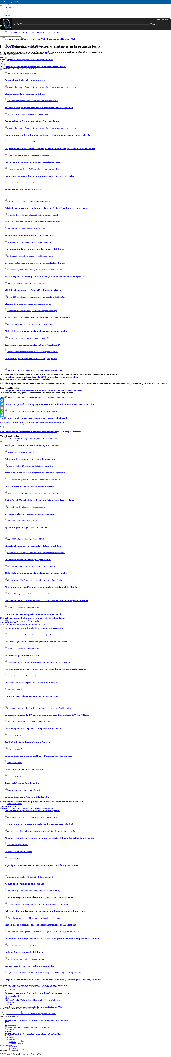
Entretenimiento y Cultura (18, 1050)
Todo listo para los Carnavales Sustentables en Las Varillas (33, 1034)
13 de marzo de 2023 (7, 57)
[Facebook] (85, 400)
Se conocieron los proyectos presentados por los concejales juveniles (36, 418)
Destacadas (13, 1037)
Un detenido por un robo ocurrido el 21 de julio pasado (31, 358)
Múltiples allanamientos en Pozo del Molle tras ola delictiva (33, 290)
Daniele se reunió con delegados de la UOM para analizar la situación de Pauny (42, 377)
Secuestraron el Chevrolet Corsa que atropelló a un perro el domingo (37, 317)
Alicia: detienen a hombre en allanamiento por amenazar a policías (36, 331)
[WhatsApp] (85, 411)
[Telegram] (85, 415)
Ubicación (8, 15)
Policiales (12, 1042)
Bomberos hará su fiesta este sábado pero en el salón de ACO (34, 1007)
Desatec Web (35, 1008)
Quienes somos (9, 8)
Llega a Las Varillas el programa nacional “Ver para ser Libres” (35, 66)
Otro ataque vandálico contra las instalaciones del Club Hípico (34, 249)
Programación (9, 11)
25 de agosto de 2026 (8, 622)
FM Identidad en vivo (13, 996)
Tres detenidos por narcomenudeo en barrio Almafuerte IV (33, 345)
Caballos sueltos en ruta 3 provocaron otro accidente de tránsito (35, 263)
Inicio (6, 23)
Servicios (8, 1031)
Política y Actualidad (11, 366)
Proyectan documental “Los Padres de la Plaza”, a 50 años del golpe (37, 993)
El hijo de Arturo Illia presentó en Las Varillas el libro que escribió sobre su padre (43, 390)
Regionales (13, 1046)
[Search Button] (23, 1041)
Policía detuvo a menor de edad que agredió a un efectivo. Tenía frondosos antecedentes (41, 801)
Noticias (8, 1035)
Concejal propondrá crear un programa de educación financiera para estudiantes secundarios (49, 404)
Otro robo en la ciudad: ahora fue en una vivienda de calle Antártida (33, 618)
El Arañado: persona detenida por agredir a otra (28, 304)
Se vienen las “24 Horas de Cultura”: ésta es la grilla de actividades (36, 1020)
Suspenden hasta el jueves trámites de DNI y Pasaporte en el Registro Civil (40, 39)
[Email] (85, 408)
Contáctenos (9, 994)
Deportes (12, 1048)
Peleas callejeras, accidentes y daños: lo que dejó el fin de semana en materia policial (44, 276)
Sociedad (12, 1040)
